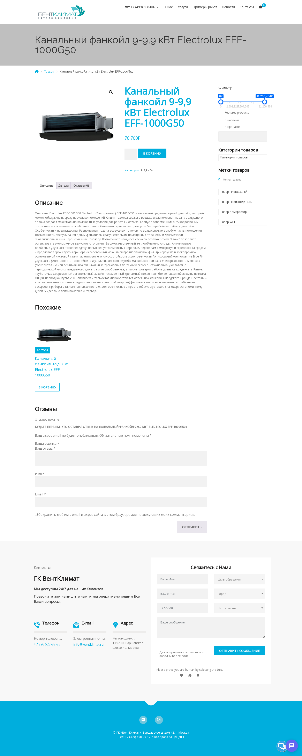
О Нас (168, 7)
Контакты (247, 7)
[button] (111, 92)
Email (40, 494)
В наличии (232, 120)
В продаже (232, 127)
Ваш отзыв (45, 448)
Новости (228, 7)
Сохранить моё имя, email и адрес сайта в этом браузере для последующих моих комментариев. (116, 514)
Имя (39, 474)
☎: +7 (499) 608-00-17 (142, 7)
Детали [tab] (63, 185)
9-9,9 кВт (147, 170)
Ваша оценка (47, 443)
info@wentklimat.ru (88, 644)
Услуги (183, 7)
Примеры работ (205, 7)
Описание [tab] (46, 185)
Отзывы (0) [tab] (81, 185)
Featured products (237, 112)
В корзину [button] (47, 387)
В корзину (152, 153)
